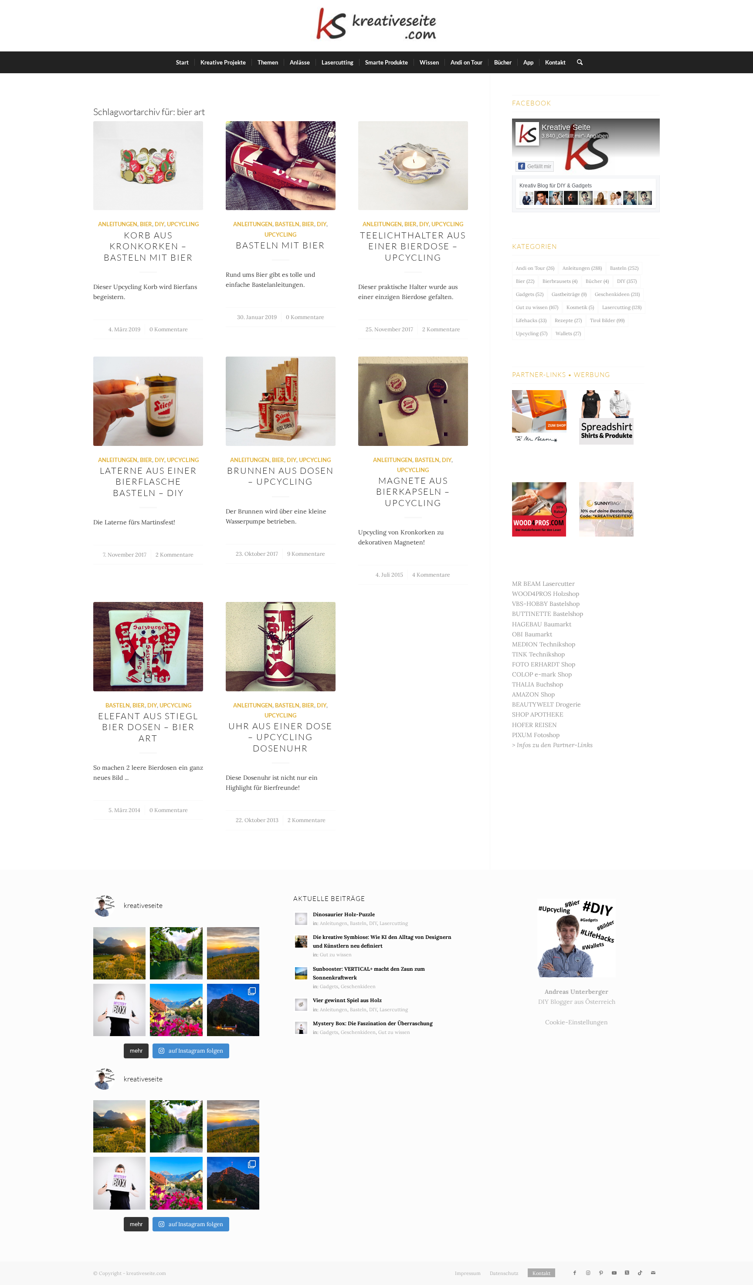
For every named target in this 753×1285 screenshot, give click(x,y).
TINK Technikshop (538, 654)
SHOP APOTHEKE (537, 714)
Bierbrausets (560, 281)
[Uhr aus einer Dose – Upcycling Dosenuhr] (281, 646)
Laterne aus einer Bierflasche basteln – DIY (148, 481)
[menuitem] (182, 62)
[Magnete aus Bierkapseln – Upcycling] (413, 401)
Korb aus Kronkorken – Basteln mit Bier (148, 246)
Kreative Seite (566, 127)
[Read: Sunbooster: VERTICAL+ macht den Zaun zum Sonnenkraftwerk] (301, 973)
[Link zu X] (627, 1272)
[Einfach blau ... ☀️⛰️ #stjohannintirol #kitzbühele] (176, 1010)
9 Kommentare (306, 553)
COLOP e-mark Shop (542, 674)
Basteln (287, 224)
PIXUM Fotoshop (536, 735)
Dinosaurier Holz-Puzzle (344, 914)
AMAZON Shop (533, 694)
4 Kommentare (431, 574)
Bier (146, 224)
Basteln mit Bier (280, 245)
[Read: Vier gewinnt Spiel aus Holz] (301, 1005)
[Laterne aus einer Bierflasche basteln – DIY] (148, 401)
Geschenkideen (617, 294)
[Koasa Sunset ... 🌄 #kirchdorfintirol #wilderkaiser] (119, 953)
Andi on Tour (535, 268)
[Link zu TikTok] (640, 1272)
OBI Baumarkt (532, 634)
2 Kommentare (441, 329)
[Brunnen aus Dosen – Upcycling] (281, 401)
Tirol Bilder (607, 320)
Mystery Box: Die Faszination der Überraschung (373, 1023)
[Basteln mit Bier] (281, 165)
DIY (159, 224)
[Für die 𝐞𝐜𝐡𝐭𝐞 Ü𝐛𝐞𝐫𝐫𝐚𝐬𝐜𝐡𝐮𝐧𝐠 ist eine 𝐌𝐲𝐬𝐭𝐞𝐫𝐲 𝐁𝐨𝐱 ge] (119, 1010)
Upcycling (183, 224)
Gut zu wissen (537, 307)
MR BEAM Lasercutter (543, 584)
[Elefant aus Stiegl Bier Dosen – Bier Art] (148, 646)
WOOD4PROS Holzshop (545, 594)
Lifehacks (531, 320)
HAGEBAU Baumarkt (541, 624)
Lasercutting (621, 307)
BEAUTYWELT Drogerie (546, 704)
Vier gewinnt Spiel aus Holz (347, 1000)
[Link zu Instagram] (587, 1272)
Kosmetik (580, 307)
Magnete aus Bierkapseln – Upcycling (413, 491)
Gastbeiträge (569, 294)
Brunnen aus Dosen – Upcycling (280, 476)
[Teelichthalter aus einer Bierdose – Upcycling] (413, 165)
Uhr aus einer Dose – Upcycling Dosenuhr (280, 737)
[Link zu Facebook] (574, 1272)
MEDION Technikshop (543, 644)
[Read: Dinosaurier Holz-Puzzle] (301, 919)
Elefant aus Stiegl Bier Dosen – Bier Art (148, 727)
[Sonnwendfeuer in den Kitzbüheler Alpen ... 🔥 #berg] (233, 1010)
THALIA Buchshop (537, 684)
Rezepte (568, 320)
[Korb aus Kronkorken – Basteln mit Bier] (148, 165)
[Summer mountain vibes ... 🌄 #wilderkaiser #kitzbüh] (233, 953)
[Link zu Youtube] (614, 1272)
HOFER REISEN (534, 725)
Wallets (568, 333)
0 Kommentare (168, 329)
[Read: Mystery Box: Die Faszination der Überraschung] (301, 1028)
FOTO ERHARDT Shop (543, 664)
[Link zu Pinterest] (600, 1272)
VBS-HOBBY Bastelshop (546, 604)
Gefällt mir (539, 166)
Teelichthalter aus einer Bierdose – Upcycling (413, 246)
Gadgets (529, 294)
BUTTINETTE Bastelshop (547, 614)
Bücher (597, 281)
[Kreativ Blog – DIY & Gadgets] (376, 25)
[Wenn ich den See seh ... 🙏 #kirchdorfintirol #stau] (176, 953)
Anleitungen (117, 224)
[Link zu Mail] (653, 1272)
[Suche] (577, 62)
